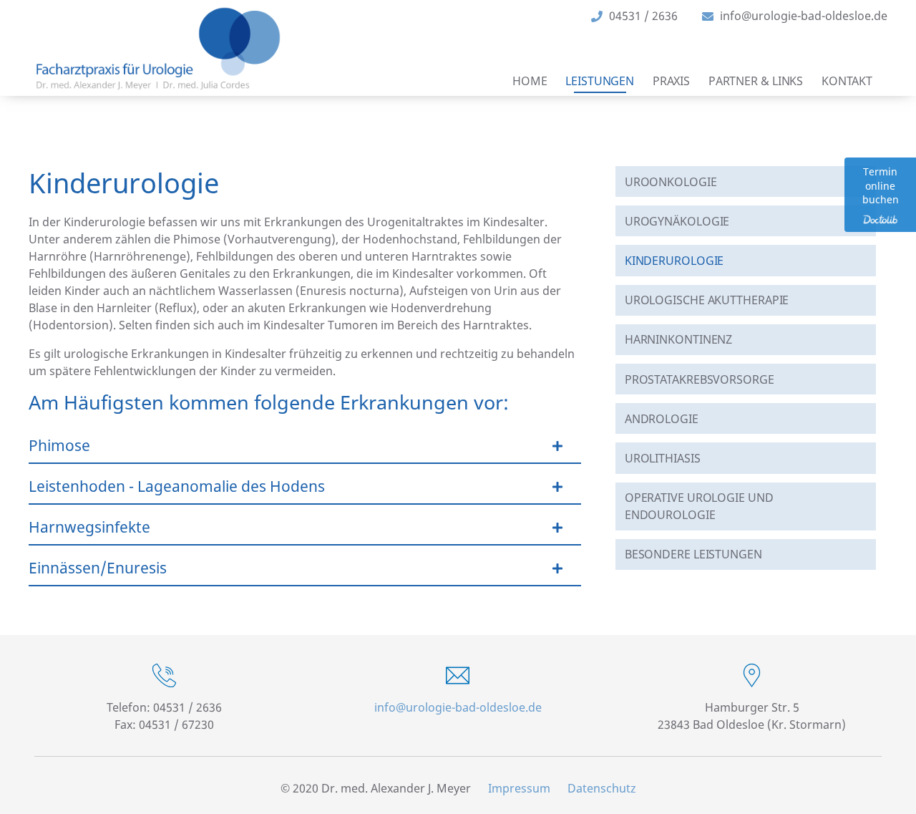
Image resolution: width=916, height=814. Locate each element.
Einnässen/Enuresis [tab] (98, 568)
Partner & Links (756, 81)
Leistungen (599, 81)
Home (529, 81)
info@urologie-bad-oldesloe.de (458, 707)
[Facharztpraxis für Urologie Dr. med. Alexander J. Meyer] (157, 48)
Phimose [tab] (59, 445)
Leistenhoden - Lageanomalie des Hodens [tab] (177, 486)
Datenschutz (601, 788)
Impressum (519, 788)
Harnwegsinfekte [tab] (89, 527)
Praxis (671, 81)
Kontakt (847, 81)
